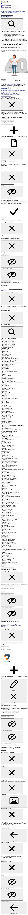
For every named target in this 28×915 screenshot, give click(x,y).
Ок (1, 168)
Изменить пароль (5, 901)
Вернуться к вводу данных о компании (9, 712)
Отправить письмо (5, 828)
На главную (3, 53)
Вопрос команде (15, 93)
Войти (14, 569)
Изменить (14, 690)
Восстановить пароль (6, 198)
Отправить (3, 160)
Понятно (3, 766)
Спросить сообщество (6, 93)
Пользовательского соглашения (12, 84)
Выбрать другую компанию (7, 588)
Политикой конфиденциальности (10, 87)
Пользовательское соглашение (8, 94)
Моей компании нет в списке (7, 568)
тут (9, 118)
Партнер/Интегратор (14, 238)
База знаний (10, 11)
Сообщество (4, 11)
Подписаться (17, 80)
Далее (2, 566)
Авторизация (16, 282)
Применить (3, 565)
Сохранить (3, 794)
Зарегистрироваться (17, 220)
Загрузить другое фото (14, 806)
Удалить (14, 702)
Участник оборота (5, 238)
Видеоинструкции (12, 12)
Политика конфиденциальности (11, 95)
